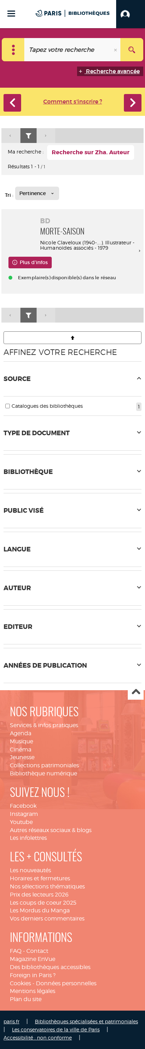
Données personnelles (66, 983)
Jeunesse (22, 757)
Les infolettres (28, 838)
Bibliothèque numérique (43, 773)
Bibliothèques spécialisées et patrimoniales (86, 1021)
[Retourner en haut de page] (72, 337)
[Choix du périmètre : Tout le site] (13, 49)
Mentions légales (32, 991)
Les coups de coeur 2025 (43, 902)
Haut (136, 692)
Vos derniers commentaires (47, 918)
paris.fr (11, 1021)
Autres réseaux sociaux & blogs (51, 830)
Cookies (20, 983)
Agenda (20, 733)
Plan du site (26, 999)
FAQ (15, 951)
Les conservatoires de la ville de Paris (56, 1029)
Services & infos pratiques (44, 725)
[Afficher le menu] (11, 13)
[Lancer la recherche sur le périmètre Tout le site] (131, 49)
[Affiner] (28, 135)
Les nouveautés (30, 870)
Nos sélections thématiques (47, 886)
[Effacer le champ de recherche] (116, 49)
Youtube (21, 822)
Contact (37, 951)
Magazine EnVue (32, 959)
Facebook (23, 806)
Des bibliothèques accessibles (50, 967)
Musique (21, 741)
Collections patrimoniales (44, 765)
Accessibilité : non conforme (38, 1038)
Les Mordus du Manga (40, 910)
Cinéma (20, 749)
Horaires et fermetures (40, 878)
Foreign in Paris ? (33, 975)
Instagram (24, 814)
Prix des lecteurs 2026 (39, 894)
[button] (130, 14)
